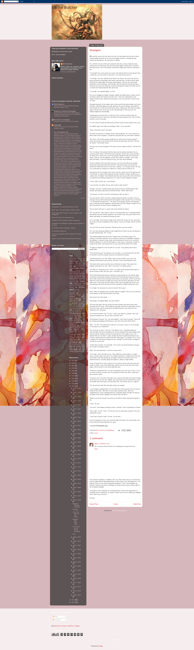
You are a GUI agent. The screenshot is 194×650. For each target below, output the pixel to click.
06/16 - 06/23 (77, 479)
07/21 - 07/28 (77, 458)
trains (83, 342)
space (77, 341)
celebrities (78, 270)
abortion (71, 258)
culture (77, 275)
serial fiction (73, 339)
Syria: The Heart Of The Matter (76, 514)
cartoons (82, 268)
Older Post (137, 504)
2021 (73, 365)
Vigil (74, 534)
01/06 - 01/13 (77, 595)
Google (81, 291)
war (84, 344)
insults (83, 300)
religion (71, 331)
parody (79, 315)
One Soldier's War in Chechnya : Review (63, 228)
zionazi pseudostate (75, 351)
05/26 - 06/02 (77, 491)
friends (76, 291)
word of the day (75, 348)
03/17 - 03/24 (77, 553)
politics (71, 324)
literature (76, 303)
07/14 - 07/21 (77, 463)
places (81, 320)
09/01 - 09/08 (77, 434)
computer (82, 271)
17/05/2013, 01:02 (104, 443)
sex (82, 339)
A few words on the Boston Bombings (76, 529)
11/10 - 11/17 (77, 405)
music (71, 308)
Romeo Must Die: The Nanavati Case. (63, 217)
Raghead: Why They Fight (75, 522)
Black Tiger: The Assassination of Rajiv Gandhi (65, 210)
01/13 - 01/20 (77, 591)
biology (81, 265)
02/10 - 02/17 (77, 574)
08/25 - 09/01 (77, 438)
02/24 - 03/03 (77, 566)
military (79, 305)
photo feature (73, 320)
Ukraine (78, 344)
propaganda (72, 326)
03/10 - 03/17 (77, 558)
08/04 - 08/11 (77, 450)
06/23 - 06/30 (77, 475)
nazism (81, 310)
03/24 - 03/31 (77, 549)
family (81, 285)
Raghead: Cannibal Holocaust (76, 505)
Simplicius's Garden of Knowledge (65, 111)
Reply (96, 449)
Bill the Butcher (64, 7)
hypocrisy (72, 298)
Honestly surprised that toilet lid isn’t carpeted (66, 121)
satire (79, 334)
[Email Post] (118, 430)
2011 (73, 602)
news (70, 311)
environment (72, 279)
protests (82, 326)
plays (70, 322)
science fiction (75, 338)
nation (82, 308)
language (80, 301)
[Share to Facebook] (128, 430)
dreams (71, 278)
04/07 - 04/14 (77, 541)
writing (80, 349)
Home (115, 504)
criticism (71, 275)
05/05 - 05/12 (77, 537)
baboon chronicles (75, 263)
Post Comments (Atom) (119, 510)
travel (72, 344)
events (71, 281)
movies (79, 306)
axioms (80, 261)
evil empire (80, 281)
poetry (78, 322)
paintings (78, 313)
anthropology (72, 260)
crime (80, 273)
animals (79, 258)
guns (81, 293)
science (79, 336)
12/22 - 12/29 (77, 392)
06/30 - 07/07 (77, 471)
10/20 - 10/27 (77, 409)
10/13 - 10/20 (77, 413)
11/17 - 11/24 (77, 401)
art (81, 260)
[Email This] (122, 430)
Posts (56, 616)
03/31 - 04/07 (77, 545)
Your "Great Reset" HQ (61, 132)
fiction (96, 433)
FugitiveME (57, 125)
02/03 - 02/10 (77, 578)
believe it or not (73, 265)
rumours (80, 332)
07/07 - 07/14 (77, 467)
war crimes (77, 346)
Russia (71, 334)
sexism (71, 341)
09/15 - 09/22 (77, 425)
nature (74, 310)
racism (83, 327)
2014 (73, 383)
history (79, 295)
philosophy (77, 319)
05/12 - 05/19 (77, 500)
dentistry (79, 276)
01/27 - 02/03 (77, 582)
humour (72, 296)
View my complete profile (68, 72)
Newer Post (94, 504)
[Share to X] (126, 430)
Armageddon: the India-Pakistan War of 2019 (65, 207)
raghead (76, 329)
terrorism (75, 343)
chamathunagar (73, 271)
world (71, 349)
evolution (75, 283)
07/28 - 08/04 (77, 454)
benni (96, 443)
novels (77, 311)
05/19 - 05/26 (77, 496)
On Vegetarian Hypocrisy (59, 231)
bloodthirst (79, 266)
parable (71, 315)
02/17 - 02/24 (77, 570)
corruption (74, 273)
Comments (57, 620)
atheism (71, 262)
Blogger (100, 646)
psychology (75, 327)
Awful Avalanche (59, 104)
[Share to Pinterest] (130, 430)
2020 (73, 368)
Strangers (75, 509)
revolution (71, 332)
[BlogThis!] (124, 430)
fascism (71, 287)
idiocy (80, 298)
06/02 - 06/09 (77, 487)
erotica (80, 279)
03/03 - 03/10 (77, 562)
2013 (73, 386)
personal (81, 317)
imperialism (73, 300)
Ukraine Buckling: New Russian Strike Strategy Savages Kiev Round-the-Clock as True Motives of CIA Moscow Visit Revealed (67, 114)
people (71, 317)
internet (73, 301)
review (79, 331)
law (70, 303)
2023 (73, 360)
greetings (72, 293)
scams (71, 336)
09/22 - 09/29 (77, 421)
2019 (73, 371)
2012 (73, 600)
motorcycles (72, 306)
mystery (76, 308)
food (76, 290)
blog (70, 266)
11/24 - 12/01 (77, 396)
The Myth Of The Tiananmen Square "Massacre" (66, 220)
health (71, 295)
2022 (73, 363)
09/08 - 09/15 (77, 429)
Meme (73, 305)
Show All (83, 198)
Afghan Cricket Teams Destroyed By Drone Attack (66, 238)
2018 (73, 373)
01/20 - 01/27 (77, 586)
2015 (73, 381)
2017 (73, 376)
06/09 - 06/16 (77, 483)
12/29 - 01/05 (77, 388)
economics (80, 278)
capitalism (72, 268)
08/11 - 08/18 (77, 446)
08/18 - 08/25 (77, 442)
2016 (73, 378)
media (83, 303)
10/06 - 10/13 (77, 417)
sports (83, 341)
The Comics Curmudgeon (62, 119)
